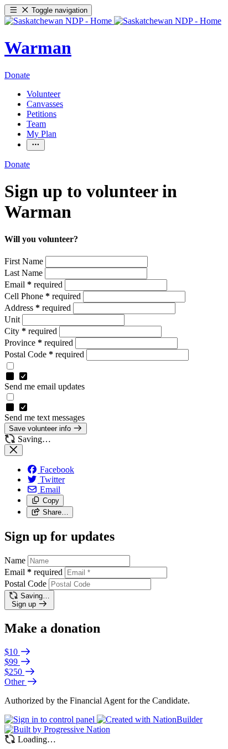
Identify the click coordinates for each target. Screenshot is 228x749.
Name (14, 560)
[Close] (13, 450)
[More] (36, 145)
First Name (24, 261)
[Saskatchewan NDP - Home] (112, 20)
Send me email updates (44, 386)
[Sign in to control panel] (50, 719)
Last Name (24, 273)
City (30, 331)
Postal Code (44, 354)
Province (38, 342)
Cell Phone (42, 296)
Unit (13, 319)
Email (33, 284)
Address (37, 307)
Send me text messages (44, 417)
